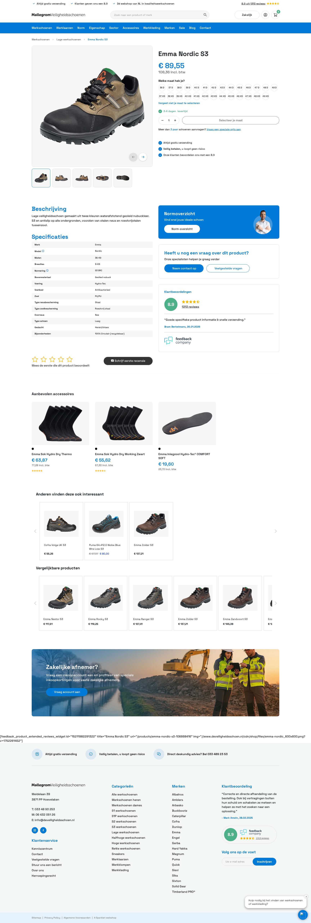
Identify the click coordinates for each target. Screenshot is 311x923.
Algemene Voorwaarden (77, 917)
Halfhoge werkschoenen (128, 838)
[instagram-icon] (35, 830)
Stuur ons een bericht (47, 865)
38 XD (171, 96)
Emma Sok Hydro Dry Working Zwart (120, 454)
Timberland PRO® (183, 892)
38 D (179, 87)
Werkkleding (151, 28)
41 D (205, 87)
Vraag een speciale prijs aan (224, 129)
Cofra (176, 821)
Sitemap (36, 917)
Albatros (177, 794)
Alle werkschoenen (125, 794)
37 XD (162, 96)
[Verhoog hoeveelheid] (175, 120)
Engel (176, 838)
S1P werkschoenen (125, 816)
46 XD (240, 96)
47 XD (248, 96)
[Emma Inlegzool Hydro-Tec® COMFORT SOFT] (187, 423)
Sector (113, 28)
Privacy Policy (52, 917)
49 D (274, 87)
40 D (196, 87)
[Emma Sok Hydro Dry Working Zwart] (124, 423)
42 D (213, 87)
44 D (231, 87)
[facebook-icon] (43, 830)
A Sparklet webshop (105, 917)
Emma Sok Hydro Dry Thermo (52, 454)
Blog (192, 28)
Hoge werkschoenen (126, 843)
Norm (81, 28)
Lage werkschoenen (69, 39)
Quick (176, 865)
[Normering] (47, 270)
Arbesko (177, 805)
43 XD (214, 96)
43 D (222, 87)
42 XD (205, 96)
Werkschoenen (42, 28)
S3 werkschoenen (124, 827)
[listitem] (61, 531)
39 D (188, 87)
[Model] (43, 251)
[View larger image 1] (92, 106)
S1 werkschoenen (124, 811)
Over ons (38, 870)
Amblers (177, 800)
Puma (176, 859)
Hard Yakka (179, 848)
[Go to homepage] (58, 15)
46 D (248, 87)
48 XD (257, 96)
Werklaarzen (64, 28)
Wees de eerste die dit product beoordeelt (60, 365)
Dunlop (177, 827)
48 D (265, 87)
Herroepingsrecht (44, 876)
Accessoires (131, 28)
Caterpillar (179, 816)
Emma (176, 832)
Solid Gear (179, 886)
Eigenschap (97, 28)
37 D (170, 87)
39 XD (179, 96)
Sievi (175, 870)
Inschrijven (264, 862)
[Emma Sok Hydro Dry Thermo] (60, 423)
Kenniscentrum (42, 849)
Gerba (176, 843)
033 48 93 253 (45, 809)
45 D (239, 87)
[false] (265, 15)
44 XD (222, 96)
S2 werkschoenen (124, 821)
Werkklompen (121, 865)
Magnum (178, 854)
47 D (257, 87)
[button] (133, 157)
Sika (175, 875)
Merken (169, 28)
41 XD (196, 96)
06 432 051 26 (45, 815)
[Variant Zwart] (32, 448)
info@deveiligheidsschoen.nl (55, 820)
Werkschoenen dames (127, 805)
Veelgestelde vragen (45, 859)
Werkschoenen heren (126, 800)
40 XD (188, 96)
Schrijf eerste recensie (130, 361)
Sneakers (118, 854)
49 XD (266, 96)
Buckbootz (179, 811)
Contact (205, 28)
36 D (162, 87)
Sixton (176, 881)
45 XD (231, 96)
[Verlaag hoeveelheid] (162, 120)
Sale (182, 28)
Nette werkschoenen (126, 848)
